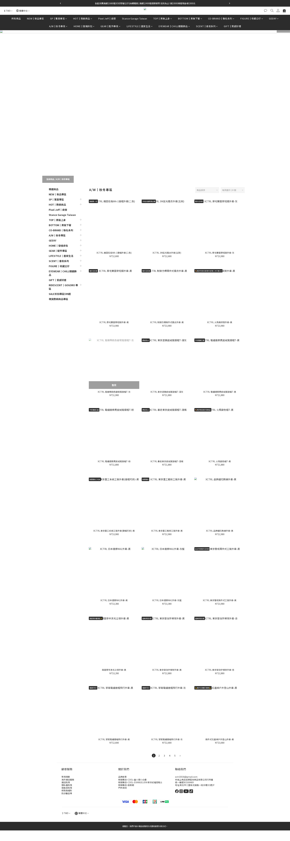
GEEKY (272, 18)
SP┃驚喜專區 (57, 18)
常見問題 (65, 776)
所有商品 (16, 18)
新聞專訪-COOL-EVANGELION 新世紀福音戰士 (140, 782)
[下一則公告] (229, 3)
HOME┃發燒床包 (83, 26)
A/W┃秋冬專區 (57, 26)
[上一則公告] (60, 3)
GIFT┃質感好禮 (232, 26)
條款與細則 (66, 790)
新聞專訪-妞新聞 (126, 785)
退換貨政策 (66, 787)
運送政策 (65, 782)
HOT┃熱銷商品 (81, 18)
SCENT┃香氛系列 (206, 26)
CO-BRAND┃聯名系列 (220, 18)
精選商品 (53, 189)
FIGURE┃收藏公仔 (250, 18)
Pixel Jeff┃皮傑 (107, 18)
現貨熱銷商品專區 (58, 299)
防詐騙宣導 (66, 793)
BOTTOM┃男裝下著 (189, 18)
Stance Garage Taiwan (134, 18)
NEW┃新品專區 (35, 18)
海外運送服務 (67, 779)
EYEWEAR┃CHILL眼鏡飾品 (173, 26)
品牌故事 (122, 776)
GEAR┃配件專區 (109, 26)
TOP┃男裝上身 (161, 18)
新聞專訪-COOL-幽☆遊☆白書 (132, 779)
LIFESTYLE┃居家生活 (138, 26)
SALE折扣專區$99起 (60, 294)
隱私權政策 (66, 785)
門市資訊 (122, 787)
